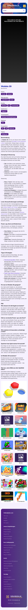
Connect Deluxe (7, 570)
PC (9, 105)
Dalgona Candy (7, 531)
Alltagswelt (4, 134)
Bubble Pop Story (8, 538)
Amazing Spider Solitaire (9, 579)
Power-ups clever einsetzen (12, 273)
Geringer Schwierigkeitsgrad (9, 117)
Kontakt (5, 518)
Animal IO (6, 581)
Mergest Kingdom (8, 563)
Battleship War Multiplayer (10, 545)
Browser (4, 105)
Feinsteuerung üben (9, 260)
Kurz (3, 122)
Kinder (12, 99)
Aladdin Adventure (8, 588)
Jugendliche (5, 99)
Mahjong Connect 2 (8, 547)
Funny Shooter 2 (7, 577)
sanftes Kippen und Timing (10, 207)
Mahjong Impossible (8, 565)
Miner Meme (6, 552)
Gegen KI (4, 111)
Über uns (6, 515)
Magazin (5, 520)
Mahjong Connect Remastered (11, 561)
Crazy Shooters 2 (8, 586)
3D (6, 128)
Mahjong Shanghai (8, 536)
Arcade (3, 94)
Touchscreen (15, 105)
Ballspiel (10, 94)
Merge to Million (7, 554)
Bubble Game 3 (7, 529)
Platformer (11, 128)
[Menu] (24, 6)
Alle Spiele (6, 522)
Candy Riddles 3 (7, 584)
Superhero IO (7, 550)
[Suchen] (24, 11)
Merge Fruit (6, 534)
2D (2, 128)
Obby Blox (6, 568)
